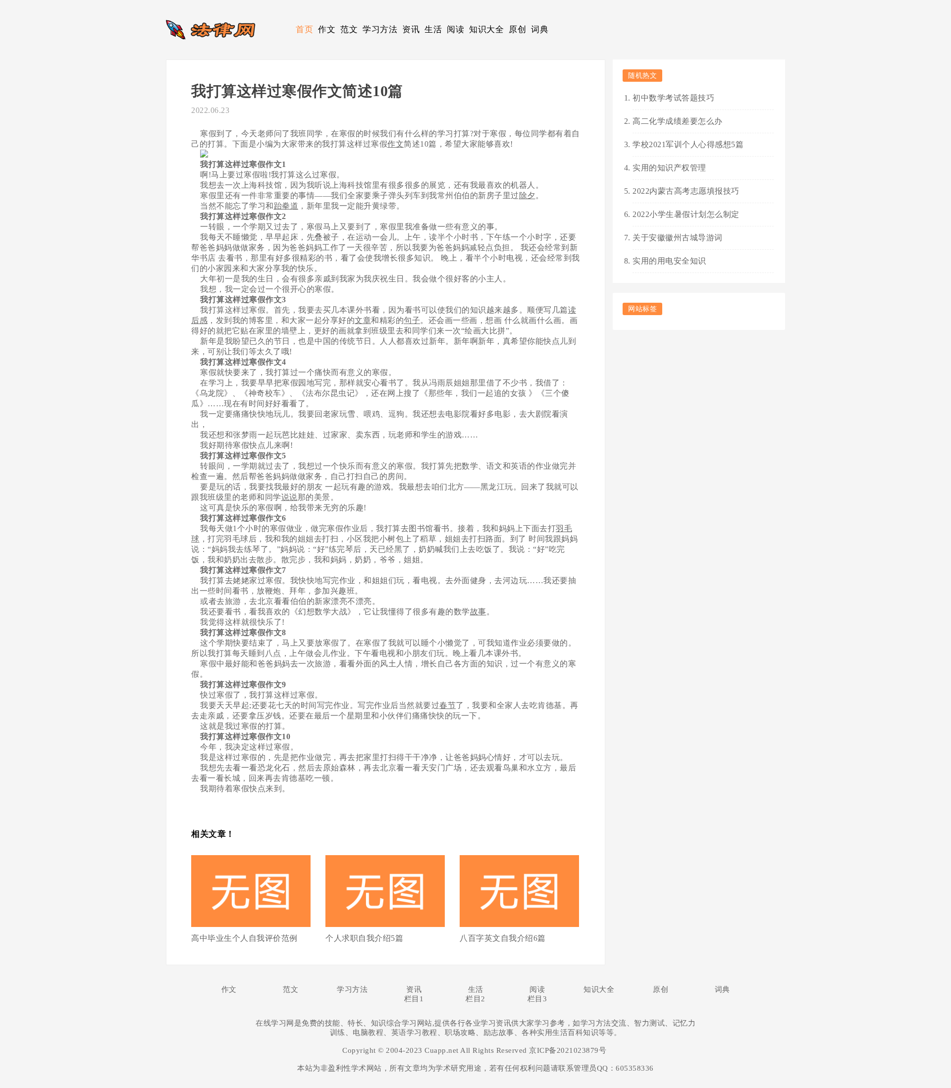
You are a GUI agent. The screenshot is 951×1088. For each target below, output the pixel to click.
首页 (304, 29)
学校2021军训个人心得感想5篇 (688, 144)
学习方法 (380, 29)
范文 (349, 29)
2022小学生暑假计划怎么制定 (686, 214)
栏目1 (414, 999)
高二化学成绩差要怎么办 (678, 121)
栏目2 (475, 999)
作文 (326, 29)
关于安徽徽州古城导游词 (678, 237)
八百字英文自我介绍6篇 (503, 938)
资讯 (411, 29)
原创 (517, 29)
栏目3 (537, 999)
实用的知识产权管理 (669, 167)
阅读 (455, 29)
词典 (539, 29)
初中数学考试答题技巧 (673, 98)
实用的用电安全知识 (669, 261)
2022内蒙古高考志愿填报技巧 (686, 191)
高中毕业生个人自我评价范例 (244, 938)
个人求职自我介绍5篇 (364, 938)
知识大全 (486, 29)
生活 (433, 29)
